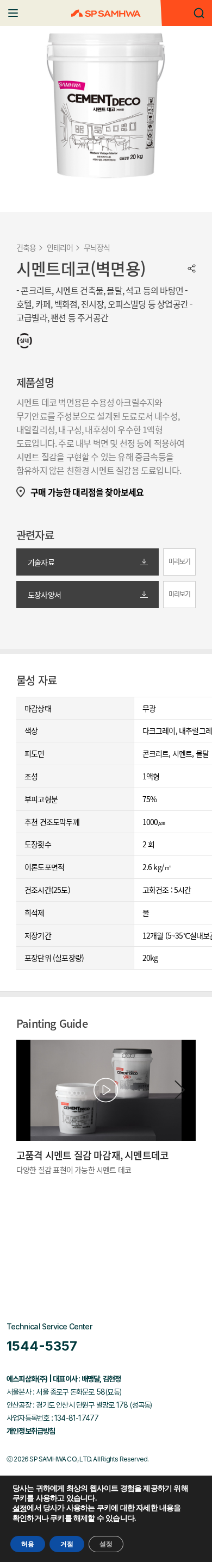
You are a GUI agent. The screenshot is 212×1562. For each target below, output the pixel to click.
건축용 (26, 247)
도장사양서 (44, 594)
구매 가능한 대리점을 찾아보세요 (87, 492)
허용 (27, 1544)
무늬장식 (97, 247)
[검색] (198, 13)
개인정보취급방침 (31, 1431)
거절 (66, 1544)
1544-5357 (42, 1346)
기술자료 (41, 562)
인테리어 (60, 247)
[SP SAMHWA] (106, 13)
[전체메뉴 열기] (13, 13)
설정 (20, 1509)
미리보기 (180, 561)
